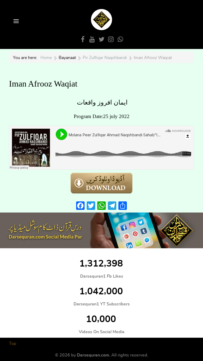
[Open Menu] (15, 21)
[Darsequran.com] (101, 230)
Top (12, 343)
